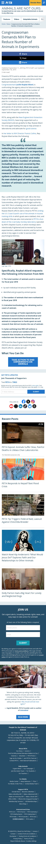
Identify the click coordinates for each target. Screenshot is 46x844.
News (8, 24)
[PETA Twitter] (28, 402)
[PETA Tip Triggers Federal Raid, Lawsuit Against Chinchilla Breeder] (23, 511)
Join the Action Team (17, 771)
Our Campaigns (28, 768)
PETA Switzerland (29, 814)
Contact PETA (14, 760)
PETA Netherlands (16, 814)
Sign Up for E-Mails (16, 758)
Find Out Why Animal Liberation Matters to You (23, 753)
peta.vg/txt (35, 385)
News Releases (26, 781)
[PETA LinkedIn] (20, 406)
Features (6, 19)
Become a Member (28, 791)
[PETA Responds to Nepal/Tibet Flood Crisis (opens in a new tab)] (23, 475)
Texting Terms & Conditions (27, 836)
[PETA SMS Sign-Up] (16, 406)
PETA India (13, 816)
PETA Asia (33, 816)
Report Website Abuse (17, 841)
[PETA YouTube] (11, 406)
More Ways (23, 804)
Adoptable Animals (30, 19)
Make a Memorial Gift (30, 794)
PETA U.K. (12, 812)
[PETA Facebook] (24, 402)
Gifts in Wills (12, 799)
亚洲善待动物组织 (18, 819)
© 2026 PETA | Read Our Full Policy (19, 831)
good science (31, 128)
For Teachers (23, 773)
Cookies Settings (31, 841)
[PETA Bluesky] (30, 406)
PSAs (34, 781)
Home (3, 24)
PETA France (21, 812)
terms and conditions (22, 651)
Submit (23, 643)
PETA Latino (29, 819)
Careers (27, 751)
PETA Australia (23, 816)
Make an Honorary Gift (16, 796)
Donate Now (16, 791)
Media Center (14, 781)
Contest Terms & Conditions (27, 834)
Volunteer (22, 756)
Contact (12, 834)
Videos (16, 19)
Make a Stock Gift (31, 796)
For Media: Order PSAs (15, 784)
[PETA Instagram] (33, 402)
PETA (7, 382)
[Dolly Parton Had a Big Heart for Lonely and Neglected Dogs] (23, 585)
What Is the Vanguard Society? (28, 799)
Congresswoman (17, 84)
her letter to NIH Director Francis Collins (20, 133)
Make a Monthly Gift (15, 794)
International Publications (28, 760)
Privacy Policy (17, 838)
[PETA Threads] (34, 406)
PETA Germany (32, 812)
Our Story (19, 751)
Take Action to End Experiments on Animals (23, 362)
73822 (14, 382)
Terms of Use (28, 838)
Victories (14, 756)
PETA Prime (31, 756)
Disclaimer (13, 836)
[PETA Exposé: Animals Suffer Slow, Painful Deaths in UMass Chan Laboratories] (23, 439)
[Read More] (23, 693)
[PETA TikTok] (25, 406)
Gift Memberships (31, 801)
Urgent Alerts (17, 768)
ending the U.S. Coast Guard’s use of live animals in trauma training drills (22, 214)
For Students (30, 771)
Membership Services (16, 801)
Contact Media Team (31, 784)
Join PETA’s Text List (30, 758)
